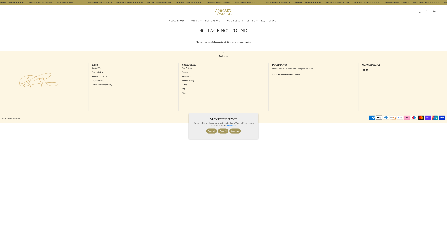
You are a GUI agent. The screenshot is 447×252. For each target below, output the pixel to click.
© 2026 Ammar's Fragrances (11, 119)
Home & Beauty (234, 21)
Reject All (223, 131)
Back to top (223, 56)
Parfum (185, 72)
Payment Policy (98, 81)
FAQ (263, 21)
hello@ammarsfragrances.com (288, 74)
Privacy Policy (97, 72)
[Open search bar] (421, 11)
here (232, 42)
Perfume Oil (186, 76)
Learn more (231, 125)
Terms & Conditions (99, 76)
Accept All (211, 131)
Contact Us (96, 68)
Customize (235, 131)
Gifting (184, 85)
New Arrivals (187, 68)
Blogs (272, 21)
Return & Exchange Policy (102, 85)
